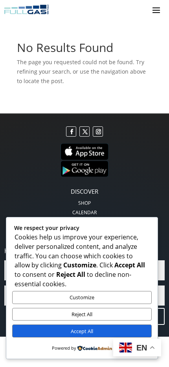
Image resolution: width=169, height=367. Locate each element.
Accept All (82, 331)
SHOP (84, 203)
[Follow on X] (84, 131)
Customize (82, 297)
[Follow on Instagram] (98, 131)
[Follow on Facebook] (71, 131)
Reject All (82, 314)
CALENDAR (84, 212)
